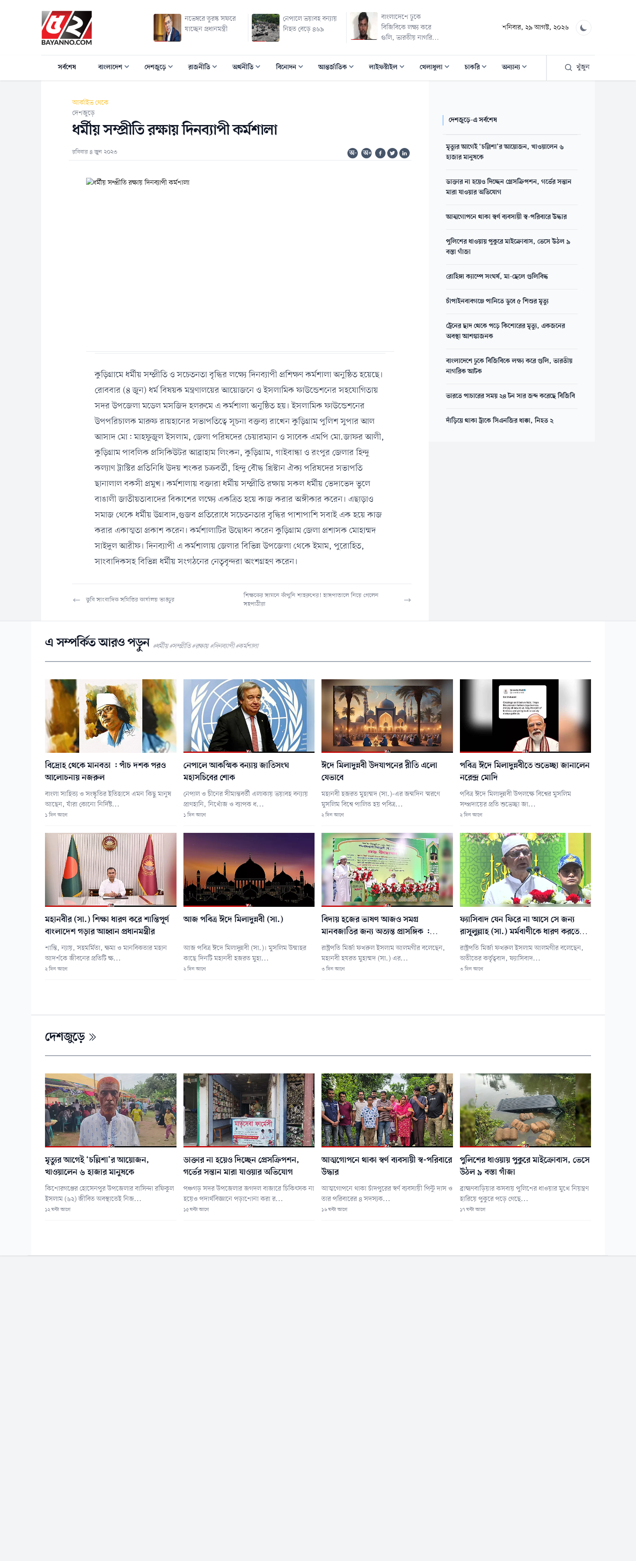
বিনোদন (292, 68)
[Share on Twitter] (392, 153)
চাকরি (478, 68)
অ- (353, 153)
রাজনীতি (205, 68)
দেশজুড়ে (161, 68)
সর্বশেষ (67, 67)
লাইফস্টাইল (389, 68)
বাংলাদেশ (116, 68)
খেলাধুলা (437, 68)
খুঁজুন (583, 67)
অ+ (367, 153)
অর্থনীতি (249, 68)
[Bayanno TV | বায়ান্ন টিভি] (66, 27)
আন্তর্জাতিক (338, 68)
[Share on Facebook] (380, 153)
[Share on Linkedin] (404, 153)
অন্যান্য (517, 68)
